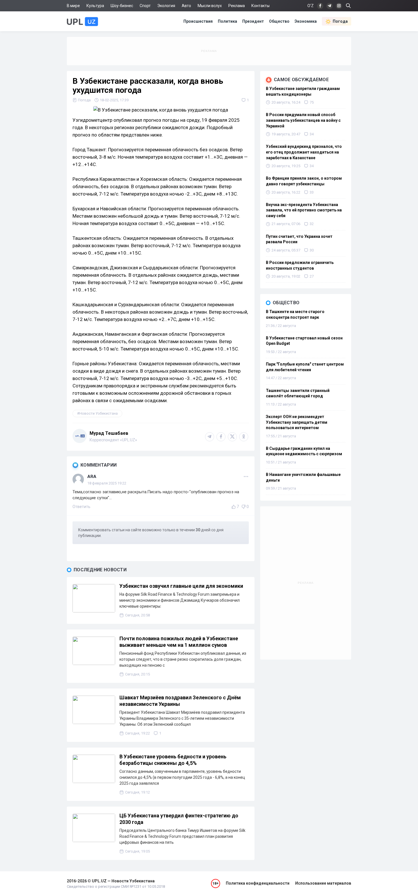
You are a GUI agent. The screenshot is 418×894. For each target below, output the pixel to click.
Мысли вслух (210, 5)
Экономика (306, 21)
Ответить (81, 506)
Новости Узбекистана (98, 413)
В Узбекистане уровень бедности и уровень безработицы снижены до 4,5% (172, 760)
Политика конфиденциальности (257, 883)
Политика (227, 21)
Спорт (145, 5)
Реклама (236, 5)
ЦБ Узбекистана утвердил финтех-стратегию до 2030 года (178, 819)
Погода (340, 21)
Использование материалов (323, 883)
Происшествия (198, 21)
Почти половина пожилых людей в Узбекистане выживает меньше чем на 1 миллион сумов (178, 641)
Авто (186, 5)
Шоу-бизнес (122, 5)
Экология (166, 5)
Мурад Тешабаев (109, 433)
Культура (95, 5)
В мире (73, 5)
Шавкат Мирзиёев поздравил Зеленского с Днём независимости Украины (180, 700)
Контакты (260, 5)
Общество (279, 21)
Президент (253, 21)
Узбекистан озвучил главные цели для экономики (181, 586)
